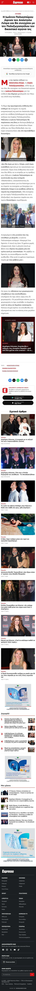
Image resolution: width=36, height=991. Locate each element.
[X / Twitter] (14, 59)
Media (20, 886)
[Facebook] (10, 59)
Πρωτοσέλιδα (6, 914)
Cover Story (5, 889)
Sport (4, 893)
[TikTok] (18, 949)
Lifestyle (5, 898)
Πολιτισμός (23, 893)
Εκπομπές (21, 916)
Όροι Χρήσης (22, 934)
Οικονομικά (5, 919)
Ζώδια (21, 898)
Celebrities (22, 881)
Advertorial (5, 929)
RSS (3, 934)
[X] (10, 949)
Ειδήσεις (4, 878)
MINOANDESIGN (21, 988)
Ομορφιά (4, 901)
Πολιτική (4, 883)
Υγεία (3, 904)
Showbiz (22, 878)
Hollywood (22, 883)
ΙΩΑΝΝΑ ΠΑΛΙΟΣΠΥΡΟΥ (9, 368)
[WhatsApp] (18, 59)
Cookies (29, 984)
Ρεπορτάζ (4, 881)
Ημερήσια (21, 901)
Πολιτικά (4, 922)
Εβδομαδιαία (22, 904)
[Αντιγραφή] (26, 59)
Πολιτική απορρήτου (24, 937)
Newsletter (5, 932)
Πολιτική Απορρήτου (20, 984)
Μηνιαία (21, 906)
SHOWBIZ (18, 13)
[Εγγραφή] (32, 974)
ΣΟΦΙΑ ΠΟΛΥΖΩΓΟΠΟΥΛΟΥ (10, 371)
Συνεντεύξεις (22, 919)
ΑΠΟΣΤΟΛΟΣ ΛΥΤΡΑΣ (13, 365)
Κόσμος (4, 886)
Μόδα (3, 909)
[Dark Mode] (29, 2)
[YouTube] (14, 949)
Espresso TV (23, 914)
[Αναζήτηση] (33, 2)
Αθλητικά (4, 916)
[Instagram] (7, 949)
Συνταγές (4, 906)
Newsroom (21, 32)
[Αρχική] (8, 871)
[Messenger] (22, 59)
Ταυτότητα (22, 929)
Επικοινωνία (22, 932)
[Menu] (2, 2)
